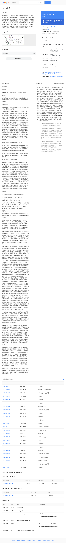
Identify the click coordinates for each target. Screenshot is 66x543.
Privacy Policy (46, 540)
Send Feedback (21, 540)
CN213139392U (6, 457)
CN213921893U (6, 413)
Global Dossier (59, 76)
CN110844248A (6, 396)
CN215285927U (6, 440)
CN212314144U (6, 464)
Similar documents (56, 72)
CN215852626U (6, 437)
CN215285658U (6, 467)
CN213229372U (6, 416)
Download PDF (48, 20)
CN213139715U (6, 443)
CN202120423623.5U (8, 483)
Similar (46, 22)
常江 (48, 29)
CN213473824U (6, 460)
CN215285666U (6, 423)
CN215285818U (6, 420)
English (53, 26)
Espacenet (52, 76)
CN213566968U (6, 453)
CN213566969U (6, 409)
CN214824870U (6, 393)
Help (53, 540)
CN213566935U (6, 389)
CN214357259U (6, 430)
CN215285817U (6, 386)
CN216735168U (6, 447)
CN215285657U (6, 406)
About (13, 540)
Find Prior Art (59, 20)
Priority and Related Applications (50, 74)
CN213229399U (6, 403)
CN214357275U (6, 426)
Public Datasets (31, 540)
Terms (39, 540)
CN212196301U (6, 399)
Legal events (48, 72)
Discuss (44, 78)
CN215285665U (6, 433)
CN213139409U (6, 450)
